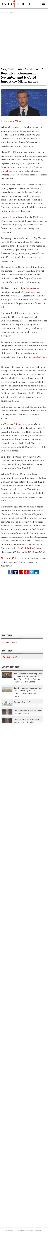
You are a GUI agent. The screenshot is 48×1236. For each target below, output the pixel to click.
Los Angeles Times (37, 356)
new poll (7, 217)
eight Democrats (28, 288)
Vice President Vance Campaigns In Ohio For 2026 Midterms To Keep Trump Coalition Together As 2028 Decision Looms (28, 677)
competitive (6, 170)
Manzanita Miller (12, 121)
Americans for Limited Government (31, 1230)
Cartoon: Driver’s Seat (23, 702)
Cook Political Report (31, 548)
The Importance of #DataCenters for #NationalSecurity (28, 712)
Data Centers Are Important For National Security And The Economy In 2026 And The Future (27, 692)
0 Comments (16, 13)
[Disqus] (23, 604)
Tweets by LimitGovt (9, 642)
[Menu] (44, 4)
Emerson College (12, 424)
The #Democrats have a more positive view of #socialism (26, 720)
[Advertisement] (24, 40)
